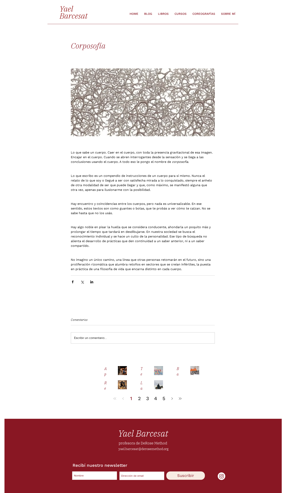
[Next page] (171, 398)
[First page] (114, 398)
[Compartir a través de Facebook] (73, 282)
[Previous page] (122, 398)
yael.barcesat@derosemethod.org (143, 449)
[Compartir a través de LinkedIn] (92, 282)
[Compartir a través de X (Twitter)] (82, 282)
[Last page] (180, 398)
